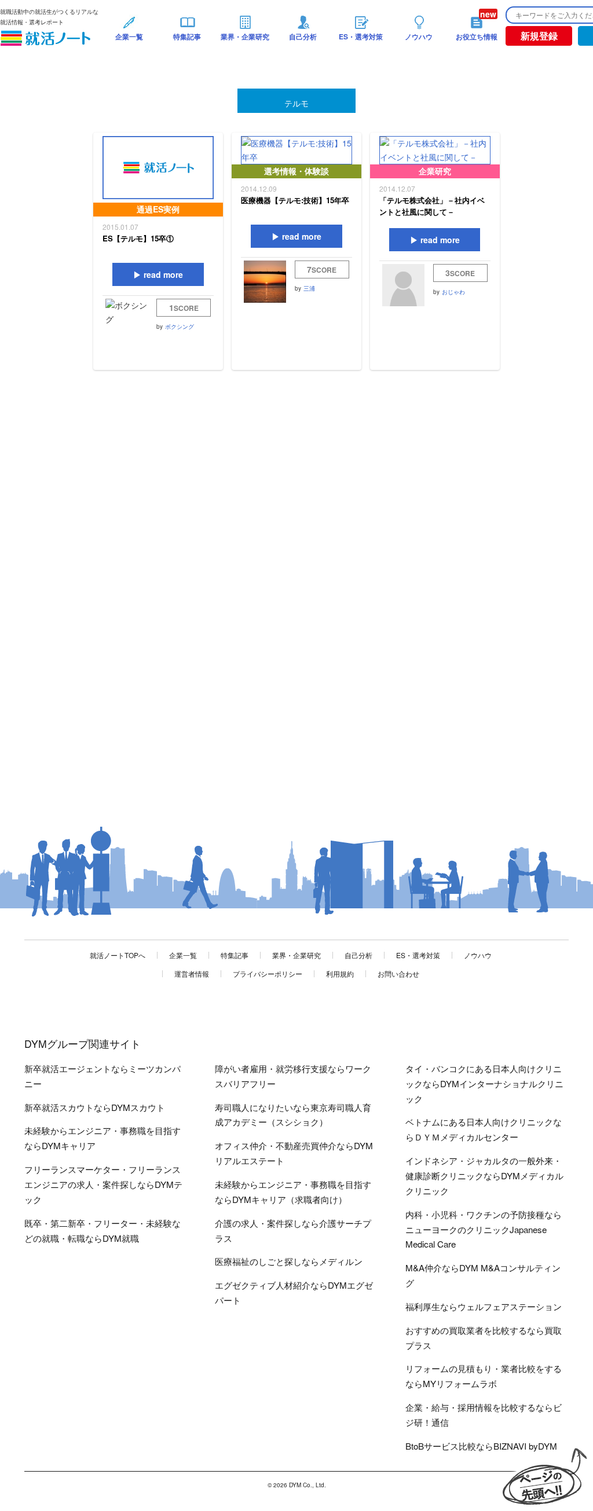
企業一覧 (183, 955)
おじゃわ (453, 292)
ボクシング (179, 326)
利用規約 (340, 973)
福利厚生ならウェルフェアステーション (483, 1306)
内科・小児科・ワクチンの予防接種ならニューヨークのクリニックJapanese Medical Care (483, 1229)
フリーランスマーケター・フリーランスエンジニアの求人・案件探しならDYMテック (103, 1184)
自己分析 (358, 955)
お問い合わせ (398, 973)
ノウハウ (478, 955)
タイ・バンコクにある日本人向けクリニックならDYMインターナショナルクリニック (484, 1083)
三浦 (309, 288)
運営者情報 (191, 973)
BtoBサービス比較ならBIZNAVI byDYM (481, 1446)
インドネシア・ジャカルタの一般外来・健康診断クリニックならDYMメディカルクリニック (484, 1175)
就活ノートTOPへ (117, 955)
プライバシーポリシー (267, 973)
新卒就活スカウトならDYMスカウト (94, 1107)
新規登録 (539, 35)
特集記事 (234, 955)
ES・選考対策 (418, 955)
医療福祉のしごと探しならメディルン (289, 1261)
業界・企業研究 (296, 955)
